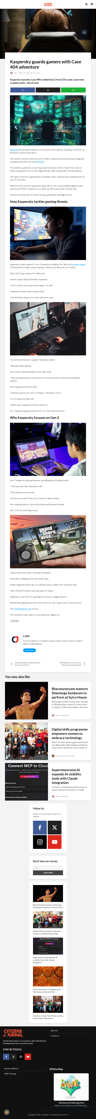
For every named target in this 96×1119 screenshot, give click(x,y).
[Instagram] (40, 842)
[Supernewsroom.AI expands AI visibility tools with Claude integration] (26, 781)
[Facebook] (40, 827)
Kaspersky (14, 150)
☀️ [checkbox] (6, 1112)
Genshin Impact (79, 264)
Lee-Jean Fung (60, 756)
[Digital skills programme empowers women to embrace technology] (26, 741)
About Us (54, 1030)
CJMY (15, 73)
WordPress (64, 1115)
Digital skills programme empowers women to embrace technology (70, 733)
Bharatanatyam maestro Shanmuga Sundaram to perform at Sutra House (70, 693)
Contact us (55, 1036)
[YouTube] (55, 842)
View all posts (29, 650)
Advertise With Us (11, 1068)
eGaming (14, 621)
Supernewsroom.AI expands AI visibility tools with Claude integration (66, 776)
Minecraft (40, 162)
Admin (57, 715)
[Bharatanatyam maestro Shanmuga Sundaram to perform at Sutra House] (26, 700)
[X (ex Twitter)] (55, 827)
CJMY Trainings (10, 1074)
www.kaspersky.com (23, 609)
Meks (50, 1115)
